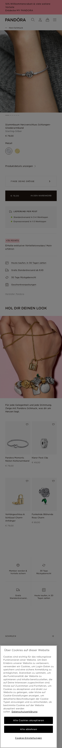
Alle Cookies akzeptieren (28, 720)
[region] (28, 696)
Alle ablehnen (28, 729)
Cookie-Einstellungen (28, 738)
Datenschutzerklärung (24, 711)
